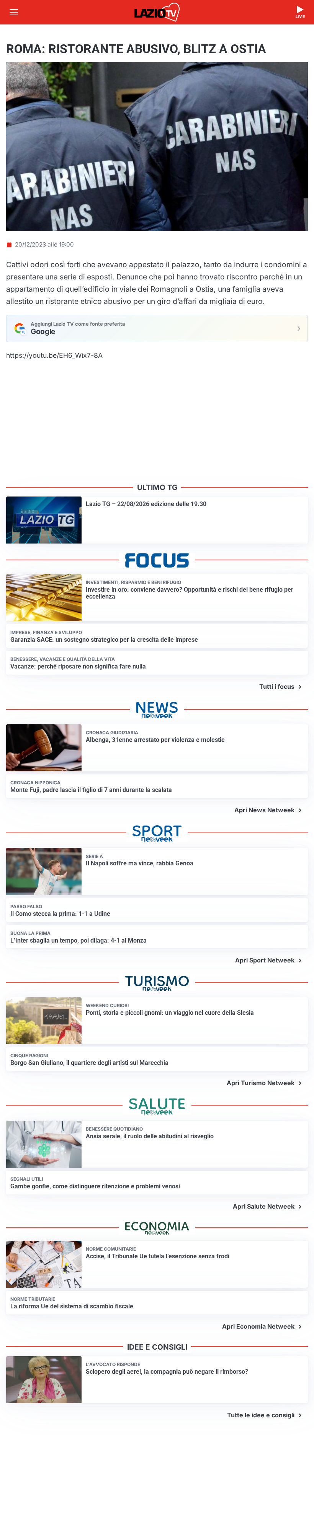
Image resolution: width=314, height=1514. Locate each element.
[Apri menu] (14, 12)
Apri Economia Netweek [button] (258, 1326)
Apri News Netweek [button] (264, 810)
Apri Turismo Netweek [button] (260, 1083)
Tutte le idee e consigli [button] (260, 1415)
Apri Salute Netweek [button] (263, 1206)
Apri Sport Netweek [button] (264, 960)
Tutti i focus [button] (276, 686)
